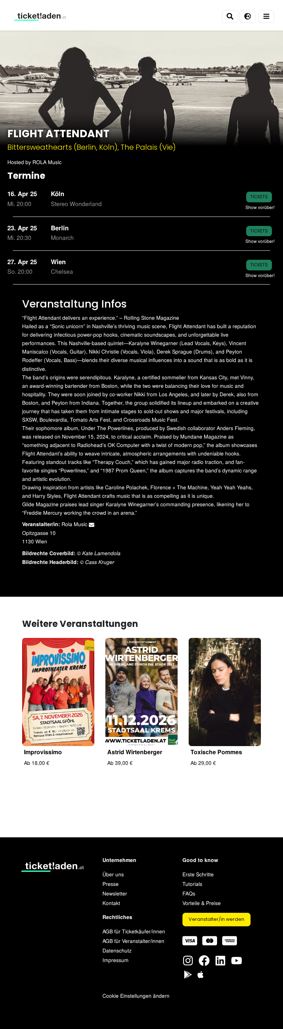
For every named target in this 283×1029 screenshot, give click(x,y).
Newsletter (114, 893)
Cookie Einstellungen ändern (136, 995)
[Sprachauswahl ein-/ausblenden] (247, 16)
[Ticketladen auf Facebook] (204, 959)
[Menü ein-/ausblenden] (266, 16)
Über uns (113, 874)
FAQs (188, 893)
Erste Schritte (198, 874)
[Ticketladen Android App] (187, 973)
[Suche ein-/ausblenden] (230, 16)
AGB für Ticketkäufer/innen (133, 931)
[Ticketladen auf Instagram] (187, 959)
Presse (110, 883)
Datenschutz (117, 950)
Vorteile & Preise (201, 902)
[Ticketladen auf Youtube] (236, 959)
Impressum (115, 960)
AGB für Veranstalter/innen (133, 940)
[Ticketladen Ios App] (200, 973)
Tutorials (192, 883)
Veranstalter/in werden (216, 919)
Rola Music (75, 524)
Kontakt (111, 902)
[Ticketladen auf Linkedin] (220, 959)
